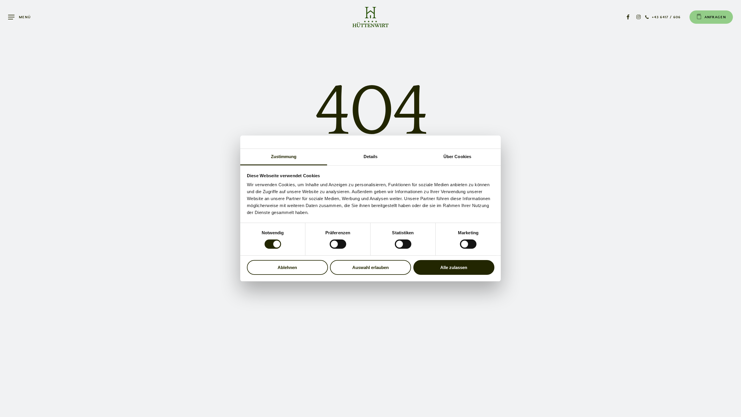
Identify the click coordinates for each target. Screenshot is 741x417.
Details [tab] (371, 156)
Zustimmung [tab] (284, 156)
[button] (19, 17)
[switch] (338, 244)
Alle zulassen (453, 267)
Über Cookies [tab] (457, 156)
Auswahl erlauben (370, 267)
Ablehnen (287, 267)
